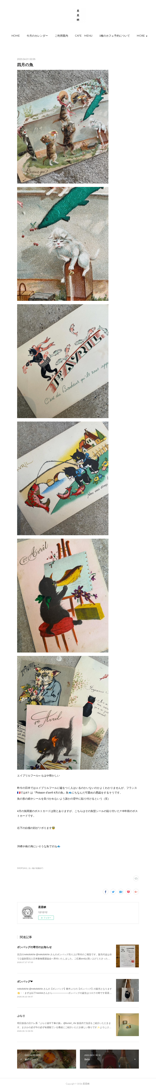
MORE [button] (141, 36)
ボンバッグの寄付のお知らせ (34, 947)
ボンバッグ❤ (25, 981)
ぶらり (21, 1015)
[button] (15, 36)
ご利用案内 (61, 36)
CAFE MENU (83, 36)
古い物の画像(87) (35, 868)
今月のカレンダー (37, 36)
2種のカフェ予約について (114, 36)
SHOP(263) (22, 868)
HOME (15, 36)
